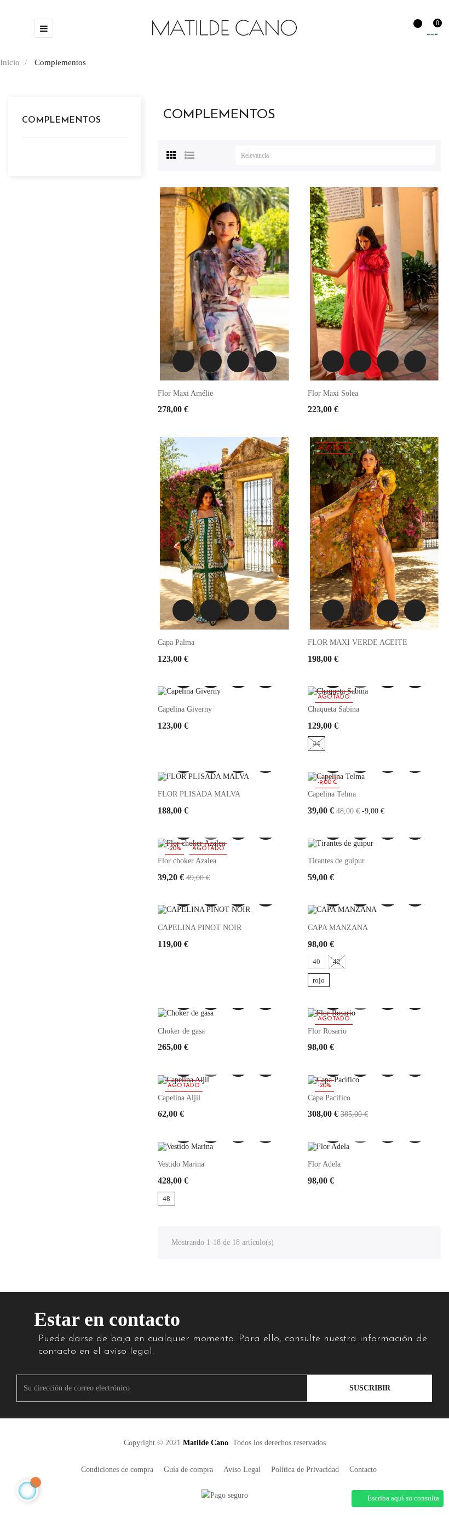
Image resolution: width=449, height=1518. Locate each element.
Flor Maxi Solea (333, 393)
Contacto (363, 1469)
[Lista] (189, 154)
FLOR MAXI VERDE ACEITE (357, 642)
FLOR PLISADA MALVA (199, 794)
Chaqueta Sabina (333, 709)
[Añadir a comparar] (266, 361)
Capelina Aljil (179, 1098)
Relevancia (338, 155)
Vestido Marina (181, 1164)
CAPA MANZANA (338, 928)
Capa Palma (176, 642)
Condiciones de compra (117, 1469)
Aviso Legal (242, 1469)
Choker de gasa (181, 1031)
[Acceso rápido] (388, 27)
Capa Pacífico (329, 1098)
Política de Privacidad (305, 1469)
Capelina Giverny (185, 709)
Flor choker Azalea (187, 861)
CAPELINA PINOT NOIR (199, 928)
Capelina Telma (332, 794)
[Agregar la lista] (183, 361)
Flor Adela (324, 1164)
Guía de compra (188, 1469)
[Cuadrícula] (171, 154)
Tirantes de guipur (336, 861)
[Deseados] (412, 29)
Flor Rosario (327, 1031)
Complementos (61, 120)
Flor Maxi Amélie (185, 393)
